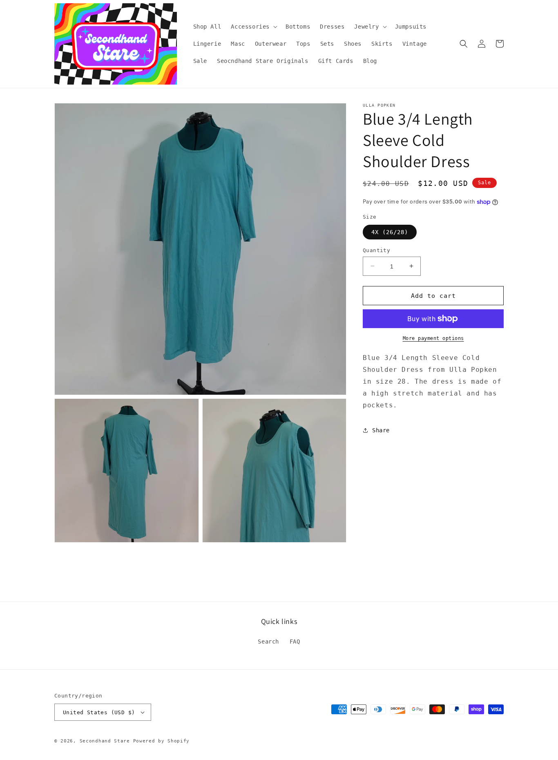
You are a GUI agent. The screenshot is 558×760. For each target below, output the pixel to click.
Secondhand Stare (105, 741)
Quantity (376, 250)
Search (268, 641)
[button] (253, 26)
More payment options (433, 338)
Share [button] (381, 430)
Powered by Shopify (161, 741)
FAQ (295, 641)
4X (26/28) (389, 231)
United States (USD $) (99, 712)
